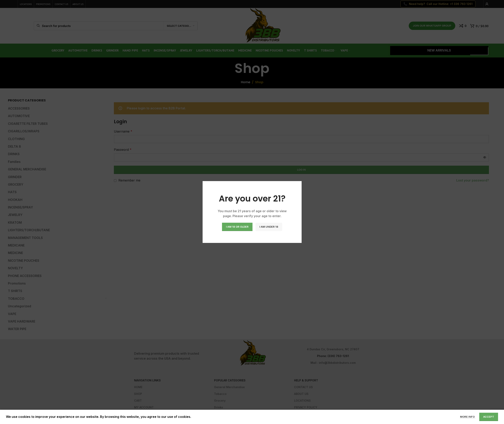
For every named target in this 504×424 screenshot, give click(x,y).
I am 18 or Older (237, 226)
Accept (488, 416)
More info (467, 416)
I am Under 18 (268, 226)
